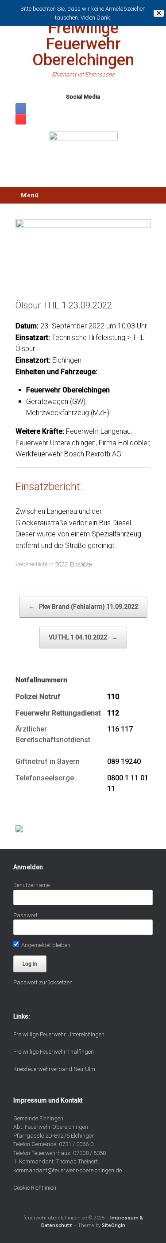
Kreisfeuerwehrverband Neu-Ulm (54, 1069)
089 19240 (124, 761)
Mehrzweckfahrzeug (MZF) (67, 412)
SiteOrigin (113, 1225)
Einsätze (81, 564)
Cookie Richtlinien (34, 1187)
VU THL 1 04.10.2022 (83, 637)
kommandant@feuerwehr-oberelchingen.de (67, 1170)
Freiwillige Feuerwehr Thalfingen (53, 1051)
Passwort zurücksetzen (43, 982)
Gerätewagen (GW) (55, 401)
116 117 (120, 729)
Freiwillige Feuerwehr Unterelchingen (58, 1034)
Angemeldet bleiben (45, 945)
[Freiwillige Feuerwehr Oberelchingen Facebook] (20, 108)
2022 (61, 564)
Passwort (25, 915)
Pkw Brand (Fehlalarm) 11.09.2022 (83, 606)
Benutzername (31, 885)
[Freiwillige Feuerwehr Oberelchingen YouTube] (20, 119)
